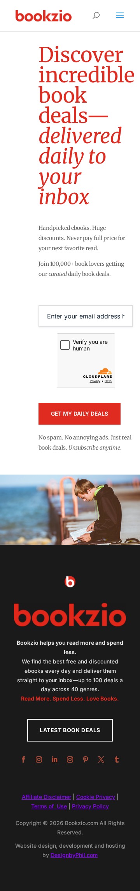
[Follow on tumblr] (116, 759)
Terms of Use (49, 806)
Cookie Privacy (95, 796)
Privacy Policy (90, 806)
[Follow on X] (101, 759)
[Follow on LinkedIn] (54, 759)
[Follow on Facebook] (23, 759)
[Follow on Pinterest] (85, 759)
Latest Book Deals (70, 730)
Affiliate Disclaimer (46, 796)
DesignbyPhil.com (74, 855)
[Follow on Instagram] (39, 759)
